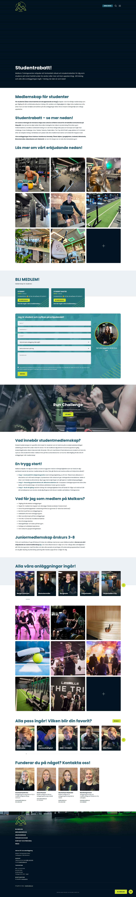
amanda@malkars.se (20, 800)
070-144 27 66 (61, 802)
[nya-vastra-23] (68, 246)
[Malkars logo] (20, 7)
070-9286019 (83, 802)
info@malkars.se (23, 862)
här (40, 545)
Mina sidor (107, 6)
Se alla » (116, 721)
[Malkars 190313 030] (68, 694)
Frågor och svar (21, 838)
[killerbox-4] (32, 175)
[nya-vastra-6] (103, 175)
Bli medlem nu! (23, 300)
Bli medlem (19, 829)
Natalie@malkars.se (85, 800)
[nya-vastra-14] (103, 210)
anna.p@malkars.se (42, 798)
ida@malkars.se (62, 800)
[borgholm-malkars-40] (103, 623)
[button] (123, 585)
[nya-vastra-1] (68, 175)
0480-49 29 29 (29, 860)
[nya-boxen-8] (32, 210)
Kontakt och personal (23, 841)
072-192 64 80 (18, 802)
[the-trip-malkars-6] (103, 658)
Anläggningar (20, 835)
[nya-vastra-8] (32, 246)
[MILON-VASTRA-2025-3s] (68, 210)
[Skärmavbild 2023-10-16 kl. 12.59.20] (32, 623)
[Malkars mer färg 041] (68, 658)
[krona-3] (32, 694)
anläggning (25, 879)
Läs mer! (68, 414)
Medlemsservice (21, 832)
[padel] (32, 658)
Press (17, 844)
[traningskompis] (68, 623)
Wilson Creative (74, 892)
